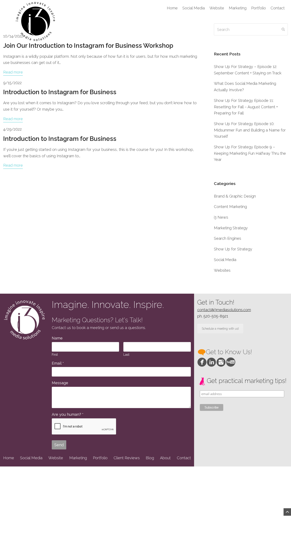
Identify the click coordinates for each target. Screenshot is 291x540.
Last (126, 354)
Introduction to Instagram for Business (59, 92)
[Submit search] (283, 29)
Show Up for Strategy (233, 249)
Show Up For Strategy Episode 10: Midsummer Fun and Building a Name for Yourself (250, 130)
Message (60, 383)
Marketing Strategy (231, 228)
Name (57, 338)
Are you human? (67, 414)
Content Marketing (230, 206)
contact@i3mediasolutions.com (224, 310)
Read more (13, 72)
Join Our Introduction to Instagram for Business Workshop (88, 45)
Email (58, 363)
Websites (222, 270)
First (55, 354)
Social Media (225, 259)
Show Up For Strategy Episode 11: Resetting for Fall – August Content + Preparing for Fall (246, 106)
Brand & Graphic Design (235, 196)
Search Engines (227, 238)
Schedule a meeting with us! (220, 328)
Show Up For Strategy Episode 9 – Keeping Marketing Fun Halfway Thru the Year (250, 153)
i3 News (221, 217)
